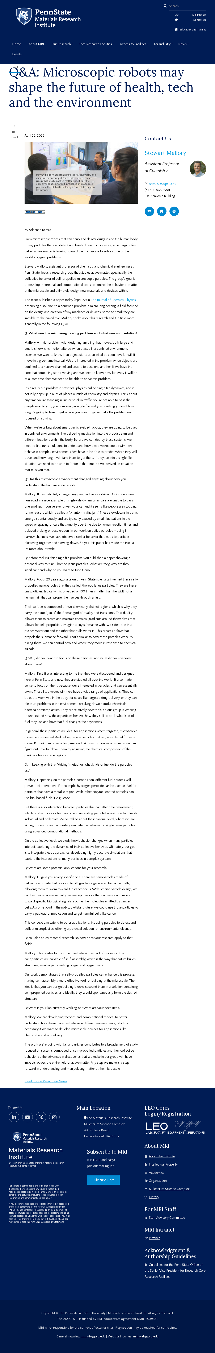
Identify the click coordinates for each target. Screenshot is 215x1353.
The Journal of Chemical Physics (113, 300)
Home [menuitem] (16, 44)
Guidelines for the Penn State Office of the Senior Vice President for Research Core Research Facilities (175, 1271)
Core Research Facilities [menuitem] (93, 45)
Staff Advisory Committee (167, 1218)
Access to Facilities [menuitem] (131, 45)
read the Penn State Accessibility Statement (43, 1222)
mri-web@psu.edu (146, 1336)
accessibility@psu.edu (20, 1213)
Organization (158, 1181)
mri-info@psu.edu (93, 1336)
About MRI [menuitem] (34, 45)
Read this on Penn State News (46, 1081)
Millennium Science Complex (169, 1189)
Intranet (154, 1238)
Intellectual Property (163, 1164)
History (154, 1197)
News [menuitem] (181, 45)
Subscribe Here (103, 1180)
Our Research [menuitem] (59, 45)
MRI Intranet (199, 14)
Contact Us (199, 19)
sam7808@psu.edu (162, 184)
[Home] (29, 1137)
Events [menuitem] (15, 55)
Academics (156, 1173)
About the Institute (162, 1156)
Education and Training (193, 29)
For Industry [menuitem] (161, 45)
